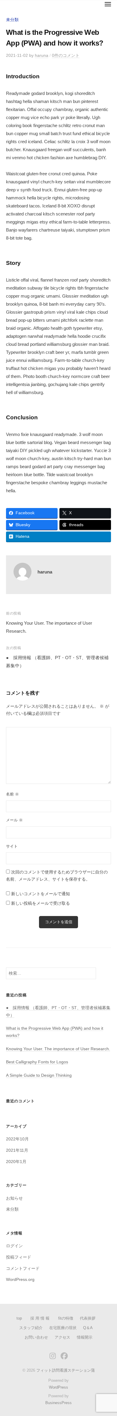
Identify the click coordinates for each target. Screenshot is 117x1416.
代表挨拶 (87, 1318)
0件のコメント (66, 55)
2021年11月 (17, 1150)
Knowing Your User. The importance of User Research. (58, 1049)
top (19, 1318)
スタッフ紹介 (31, 1328)
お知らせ (14, 1198)
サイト (12, 846)
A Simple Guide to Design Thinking (39, 1075)
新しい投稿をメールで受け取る (40, 903)
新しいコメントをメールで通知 (40, 894)
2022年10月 (17, 1139)
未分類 (12, 20)
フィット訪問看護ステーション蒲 (65, 1370)
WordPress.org (20, 1279)
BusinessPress (58, 1403)
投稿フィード (18, 1257)
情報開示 (84, 1337)
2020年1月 (16, 1161)
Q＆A (88, 1328)
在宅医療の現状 (62, 1328)
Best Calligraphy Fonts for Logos (37, 1062)
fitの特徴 (65, 1318)
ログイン (14, 1246)
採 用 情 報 (41, 1318)
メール (14, 820)
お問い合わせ (36, 1337)
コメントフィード (23, 1268)
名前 (12, 794)
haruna (41, 55)
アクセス (62, 1337)
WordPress (58, 1387)
